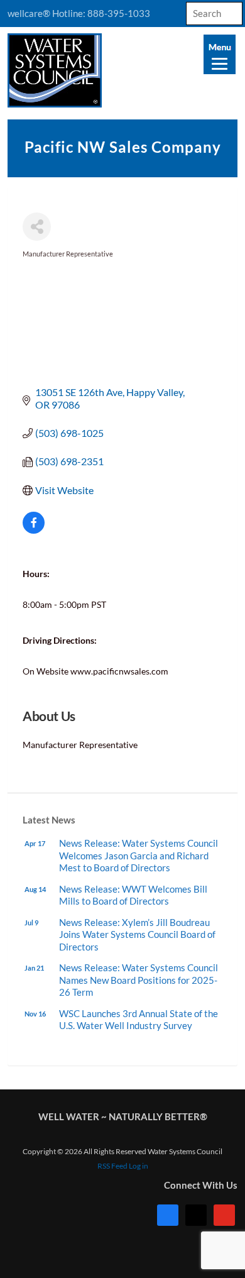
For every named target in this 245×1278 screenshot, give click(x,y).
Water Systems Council (122, 70)
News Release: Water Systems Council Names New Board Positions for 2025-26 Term (138, 980)
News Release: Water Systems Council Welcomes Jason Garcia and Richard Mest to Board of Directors (138, 855)
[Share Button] (37, 226)
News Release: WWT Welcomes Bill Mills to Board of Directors (133, 895)
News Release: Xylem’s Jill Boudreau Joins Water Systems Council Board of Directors (137, 934)
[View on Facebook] (34, 530)
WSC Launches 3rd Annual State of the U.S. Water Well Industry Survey (138, 1020)
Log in (138, 1166)
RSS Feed (112, 1166)
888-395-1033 (118, 13)
